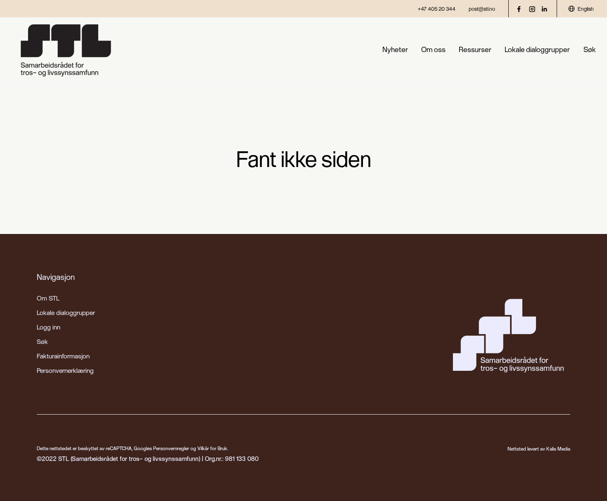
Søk (589, 49)
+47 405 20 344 (436, 8)
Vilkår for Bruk (212, 448)
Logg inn (48, 327)
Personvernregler (171, 448)
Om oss (433, 49)
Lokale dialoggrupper (537, 49)
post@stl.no (482, 8)
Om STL (48, 298)
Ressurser (475, 49)
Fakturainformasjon (63, 356)
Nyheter (395, 49)
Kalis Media (558, 449)
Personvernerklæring (65, 370)
